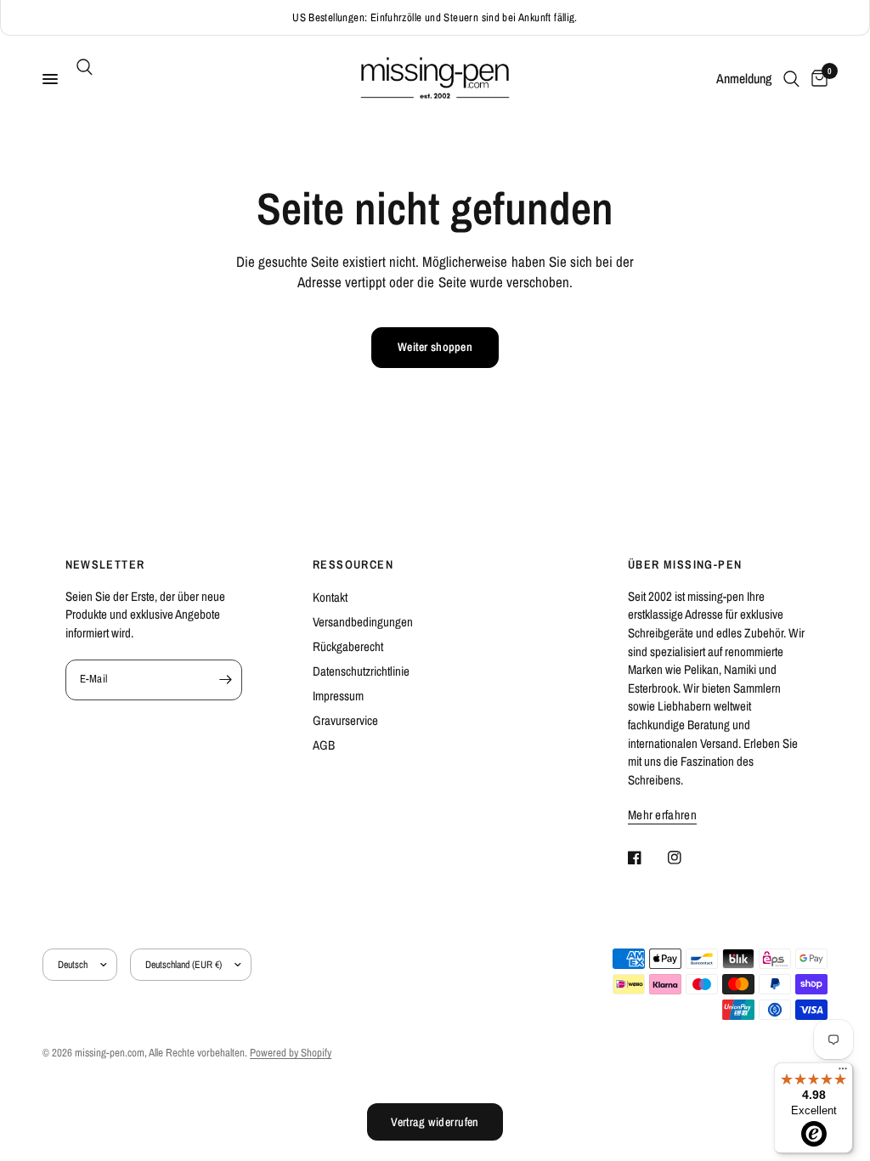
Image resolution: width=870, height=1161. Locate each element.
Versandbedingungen (363, 622)
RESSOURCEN (353, 564)
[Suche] (82, 67)
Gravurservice (345, 720)
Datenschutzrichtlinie (361, 671)
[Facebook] (646, 857)
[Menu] (843, 1072)
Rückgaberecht (348, 646)
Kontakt (330, 597)
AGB (324, 745)
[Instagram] (686, 857)
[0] (816, 79)
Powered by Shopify (290, 1052)
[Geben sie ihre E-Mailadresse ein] (225, 680)
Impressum (338, 696)
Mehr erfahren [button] (662, 814)
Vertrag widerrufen (435, 1122)
